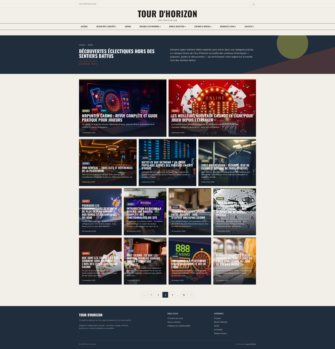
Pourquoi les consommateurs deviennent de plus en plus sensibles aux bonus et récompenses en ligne (99, 211)
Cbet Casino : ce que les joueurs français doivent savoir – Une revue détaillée (143, 259)
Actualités (218, 329)
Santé (216, 326)
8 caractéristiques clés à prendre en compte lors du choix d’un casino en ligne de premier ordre (234, 259)
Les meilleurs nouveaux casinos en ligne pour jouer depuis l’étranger (212, 118)
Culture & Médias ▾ (202, 26)
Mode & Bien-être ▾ (177, 26)
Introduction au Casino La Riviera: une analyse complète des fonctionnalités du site (144, 213)
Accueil (84, 26)
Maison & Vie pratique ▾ (150, 26)
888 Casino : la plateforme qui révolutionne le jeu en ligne (188, 264)
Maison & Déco (220, 333)
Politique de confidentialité (179, 326)
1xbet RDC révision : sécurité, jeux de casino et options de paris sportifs (225, 166)
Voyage (128, 26)
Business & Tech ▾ (228, 26)
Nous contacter (174, 322)
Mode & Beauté (220, 322)
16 (184, 294)
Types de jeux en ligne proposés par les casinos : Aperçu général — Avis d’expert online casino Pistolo (233, 209)
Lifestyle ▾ (249, 26)
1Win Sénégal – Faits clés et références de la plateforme (107, 169)
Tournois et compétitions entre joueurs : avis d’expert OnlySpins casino (188, 214)
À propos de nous (175, 318)
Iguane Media (251, 344)
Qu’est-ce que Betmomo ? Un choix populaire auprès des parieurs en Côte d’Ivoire (167, 165)
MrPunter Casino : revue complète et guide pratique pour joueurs (120, 118)
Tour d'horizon (167, 13)
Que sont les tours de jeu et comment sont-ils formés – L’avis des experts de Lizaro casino (100, 262)
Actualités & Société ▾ (106, 26)
